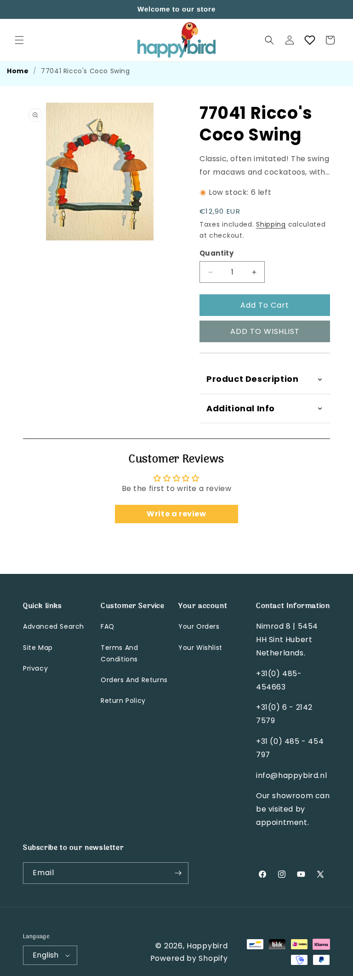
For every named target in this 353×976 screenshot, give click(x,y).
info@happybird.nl (291, 775)
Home (17, 71)
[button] (19, 40)
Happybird (207, 946)
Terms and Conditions (119, 653)
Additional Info (240, 408)
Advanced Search (53, 626)
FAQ (107, 626)
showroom (292, 795)
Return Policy (123, 700)
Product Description (252, 379)
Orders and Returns (134, 679)
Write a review (176, 513)
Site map (38, 647)
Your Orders (199, 626)
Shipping (271, 224)
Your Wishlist (200, 647)
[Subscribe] (178, 873)
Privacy (35, 668)
